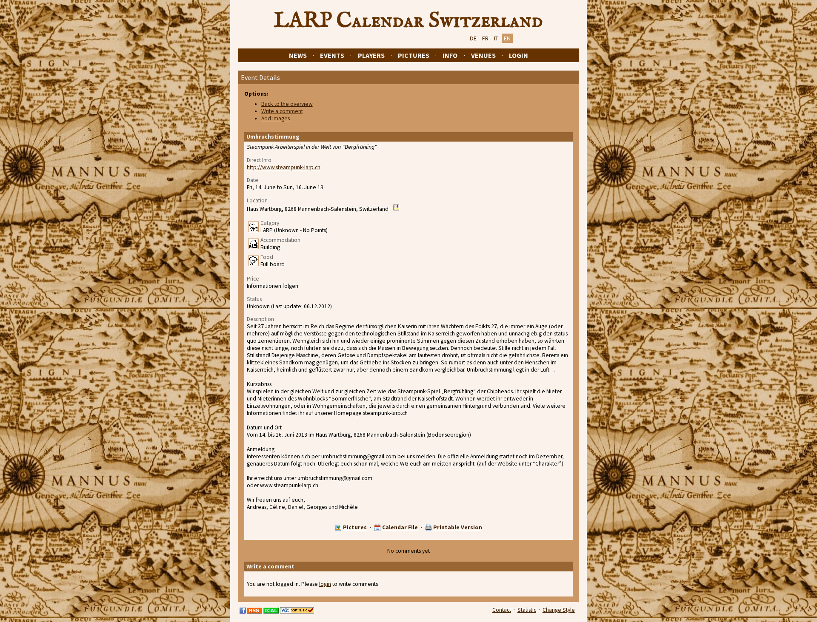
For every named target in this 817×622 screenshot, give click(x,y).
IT (496, 38)
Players (371, 55)
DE (473, 38)
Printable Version (457, 527)
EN (507, 38)
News (298, 55)
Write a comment (282, 111)
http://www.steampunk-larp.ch (283, 167)
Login (518, 55)
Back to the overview (287, 104)
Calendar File (400, 527)
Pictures (413, 55)
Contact (501, 609)
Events (332, 55)
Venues (483, 55)
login (325, 584)
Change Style (559, 609)
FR (485, 38)
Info (450, 55)
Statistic (526, 609)
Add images (275, 118)
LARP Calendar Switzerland (408, 20)
